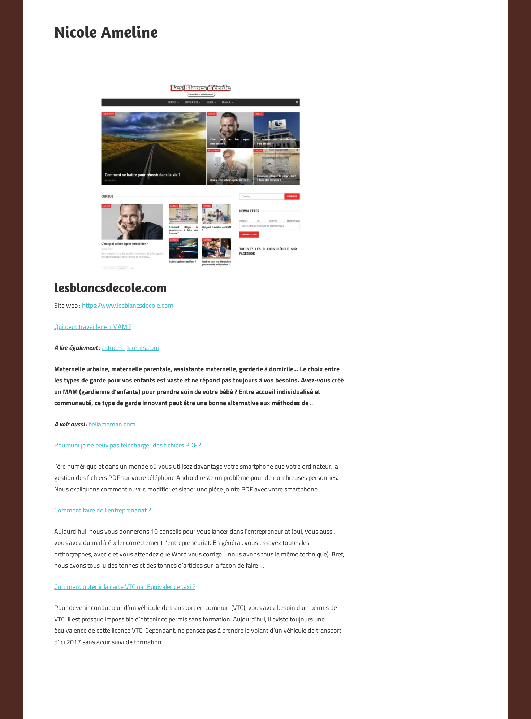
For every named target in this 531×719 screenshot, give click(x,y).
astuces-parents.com (130, 347)
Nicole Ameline (106, 32)
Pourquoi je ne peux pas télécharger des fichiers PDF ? (127, 445)
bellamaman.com (111, 424)
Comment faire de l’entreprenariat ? (102, 510)
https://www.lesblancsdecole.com (127, 305)
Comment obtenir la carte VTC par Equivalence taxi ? (124, 587)
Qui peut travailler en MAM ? (92, 327)
